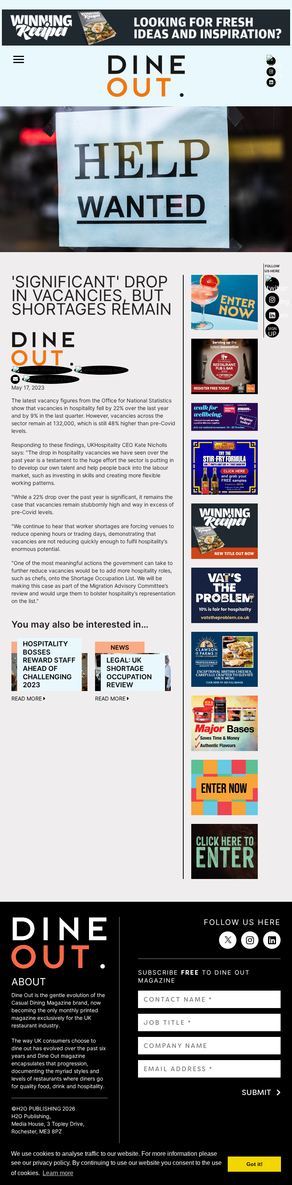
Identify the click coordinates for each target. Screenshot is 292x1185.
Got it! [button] (254, 1164)
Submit (256, 1092)
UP (272, 332)
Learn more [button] (58, 1173)
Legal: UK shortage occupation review (129, 672)
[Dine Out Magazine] (145, 75)
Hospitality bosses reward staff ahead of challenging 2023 (49, 664)
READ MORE (27, 698)
